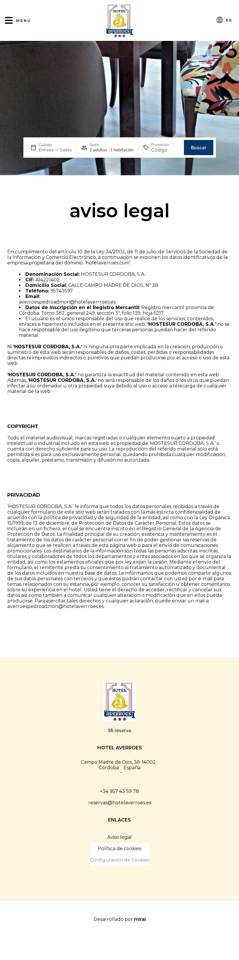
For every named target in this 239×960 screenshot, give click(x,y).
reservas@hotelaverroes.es (119, 802)
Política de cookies (119, 848)
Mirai (140, 919)
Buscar (198, 147)
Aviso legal (119, 837)
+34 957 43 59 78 (119, 791)
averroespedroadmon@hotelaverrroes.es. (56, 606)
